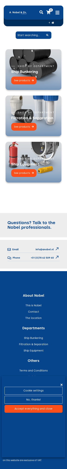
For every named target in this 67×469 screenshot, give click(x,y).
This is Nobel (33, 305)
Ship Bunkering (33, 338)
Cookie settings (33, 390)
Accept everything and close (33, 408)
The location (33, 318)
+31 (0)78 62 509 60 (42, 257)
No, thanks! (33, 399)
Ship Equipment (34, 350)
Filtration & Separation (33, 344)
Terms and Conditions (33, 370)
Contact (33, 311)
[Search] (47, 35)
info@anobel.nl (45, 249)
